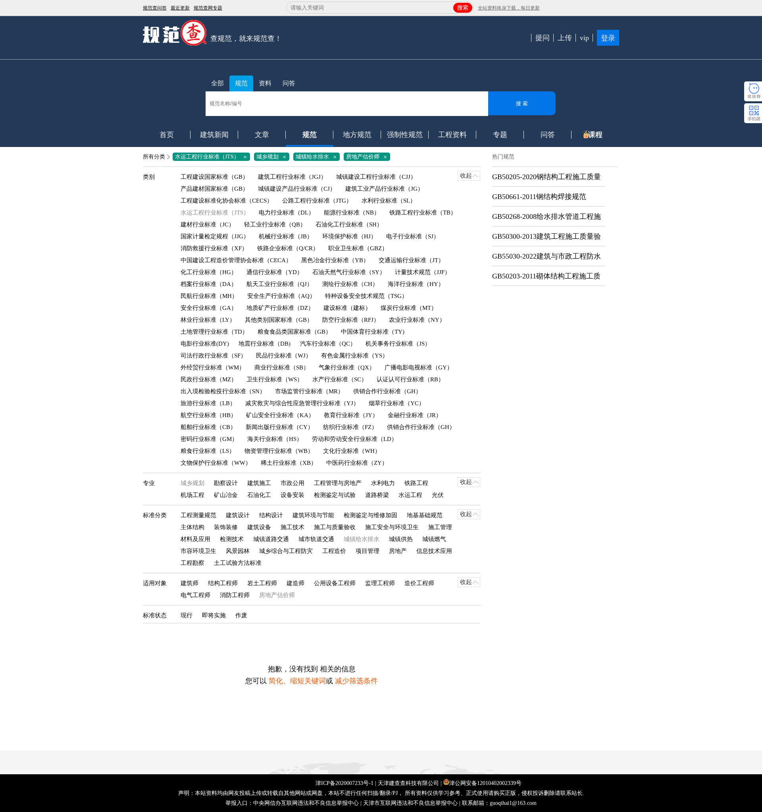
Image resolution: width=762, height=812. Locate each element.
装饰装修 (226, 527)
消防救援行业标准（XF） (214, 248)
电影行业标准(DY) (205, 343)
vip (584, 38)
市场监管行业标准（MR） (309, 391)
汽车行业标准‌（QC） (328, 343)
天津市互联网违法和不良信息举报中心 (410, 803)
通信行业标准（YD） (274, 272)
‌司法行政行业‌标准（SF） (213, 355)
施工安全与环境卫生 (392, 527)
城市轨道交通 (316, 539)
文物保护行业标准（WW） (216, 463)
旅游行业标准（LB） (208, 403)
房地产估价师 (368, 157)
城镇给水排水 (317, 157)
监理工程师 (380, 583)
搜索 (462, 8)
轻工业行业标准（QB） (275, 224)
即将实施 (214, 615)
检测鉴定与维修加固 (370, 515)
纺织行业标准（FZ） (350, 427)
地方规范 (357, 135)
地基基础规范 (425, 515)
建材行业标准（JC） (208, 224)
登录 (608, 38)
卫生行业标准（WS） (274, 379)
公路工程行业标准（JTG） (317, 200)
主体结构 (192, 527)
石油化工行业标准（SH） (349, 224)
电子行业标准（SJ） (412, 236)
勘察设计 (226, 483)
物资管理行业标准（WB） (279, 451)
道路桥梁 (377, 495)
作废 (241, 615)
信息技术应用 (434, 551)
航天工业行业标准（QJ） (279, 284)
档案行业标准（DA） (209, 284)
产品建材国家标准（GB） (214, 189)
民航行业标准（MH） (209, 296)
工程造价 (334, 551)
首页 (167, 135)
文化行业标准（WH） (352, 451)
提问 (542, 38)
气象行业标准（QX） (347, 367)
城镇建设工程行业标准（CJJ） (376, 177)
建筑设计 (238, 515)
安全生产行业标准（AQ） (281, 296)
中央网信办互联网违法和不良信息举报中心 (306, 803)
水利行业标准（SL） (389, 200)
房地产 (398, 551)
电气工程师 (195, 595)
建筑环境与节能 (313, 515)
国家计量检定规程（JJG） (215, 236)
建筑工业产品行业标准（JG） (384, 189)
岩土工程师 (262, 583)
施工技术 (292, 527)
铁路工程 (416, 483)
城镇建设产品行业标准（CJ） (297, 189)
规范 (241, 83)
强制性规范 (405, 135)
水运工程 (410, 495)
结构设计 (271, 515)
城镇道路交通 (271, 539)
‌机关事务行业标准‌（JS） (398, 343)
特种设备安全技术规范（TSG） (366, 296)
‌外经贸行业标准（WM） (213, 367)
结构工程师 (223, 583)
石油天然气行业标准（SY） (348, 272)
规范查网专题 (208, 8)
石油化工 (259, 495)
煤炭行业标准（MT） (409, 308)
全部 (217, 83)
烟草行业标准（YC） (397, 403)
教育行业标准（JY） (351, 415)
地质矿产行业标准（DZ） (280, 308)
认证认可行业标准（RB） (410, 379)
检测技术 (232, 539)
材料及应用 (195, 539)
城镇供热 (401, 539)
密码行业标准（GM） (209, 439)
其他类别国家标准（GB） (279, 320)
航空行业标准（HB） (209, 415)
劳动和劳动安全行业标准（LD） (354, 439)
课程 (595, 135)
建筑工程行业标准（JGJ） (292, 177)
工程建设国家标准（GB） (214, 177)
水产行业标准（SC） (339, 379)
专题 (500, 135)
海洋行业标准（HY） (416, 284)
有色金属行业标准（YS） (354, 355)
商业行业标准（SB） (281, 367)
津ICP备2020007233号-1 (344, 783)
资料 (265, 83)
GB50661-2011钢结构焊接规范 (539, 197)
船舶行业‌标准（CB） (208, 427)
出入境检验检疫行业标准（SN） (223, 391)
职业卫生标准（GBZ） (358, 248)
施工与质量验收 (335, 527)
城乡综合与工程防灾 (286, 551)
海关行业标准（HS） (274, 439)
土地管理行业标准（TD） (214, 332)
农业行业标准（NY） (417, 320)
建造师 (295, 583)
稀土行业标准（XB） (289, 463)
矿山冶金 (226, 495)
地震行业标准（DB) (265, 343)
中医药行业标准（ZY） (357, 463)
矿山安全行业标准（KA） (280, 415)
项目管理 (367, 551)
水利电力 (383, 483)
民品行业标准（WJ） (284, 355)
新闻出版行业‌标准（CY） (280, 427)
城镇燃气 (434, 539)
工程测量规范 (198, 515)
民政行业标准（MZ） (209, 379)
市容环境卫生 (198, 551)
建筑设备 (259, 527)
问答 (289, 83)
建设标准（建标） (347, 308)
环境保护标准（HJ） (349, 236)
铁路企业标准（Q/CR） (288, 248)
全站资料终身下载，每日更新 (509, 8)
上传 (565, 38)
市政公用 (292, 483)
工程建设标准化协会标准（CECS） (227, 200)
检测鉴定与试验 (335, 495)
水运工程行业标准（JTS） (212, 157)
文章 (262, 135)
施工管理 (440, 527)
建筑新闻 (214, 135)
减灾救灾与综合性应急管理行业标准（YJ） (302, 403)
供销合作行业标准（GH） (387, 391)
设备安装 (292, 495)
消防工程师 (235, 595)
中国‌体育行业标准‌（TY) (372, 332)
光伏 (438, 495)
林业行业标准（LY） (208, 320)
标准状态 (155, 615)
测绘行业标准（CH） (350, 284)
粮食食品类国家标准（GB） (294, 332)
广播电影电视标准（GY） (419, 367)
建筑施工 (259, 483)
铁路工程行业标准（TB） (422, 212)
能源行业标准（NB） (352, 212)
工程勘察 (192, 563)
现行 (186, 615)
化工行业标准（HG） (209, 272)
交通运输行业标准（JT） (411, 260)
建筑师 (189, 583)
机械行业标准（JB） (286, 236)
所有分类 (154, 157)
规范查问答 (155, 8)
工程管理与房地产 (338, 483)
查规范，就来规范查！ (246, 39)
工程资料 (452, 135)
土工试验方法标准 (238, 563)
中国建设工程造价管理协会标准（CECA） (236, 260)
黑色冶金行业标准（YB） (335, 260)
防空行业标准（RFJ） (350, 320)
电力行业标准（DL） (286, 212)
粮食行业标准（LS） (208, 451)
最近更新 (180, 8)
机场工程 (192, 495)
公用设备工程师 (335, 583)
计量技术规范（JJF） (422, 272)
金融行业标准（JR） (415, 415)
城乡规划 (272, 157)
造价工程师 (419, 583)
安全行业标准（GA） (209, 308)
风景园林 (238, 551)
